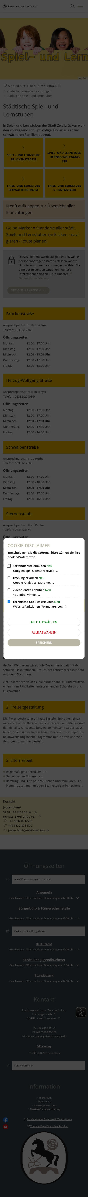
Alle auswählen (44, 622)
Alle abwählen (44, 632)
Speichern (44, 642)
